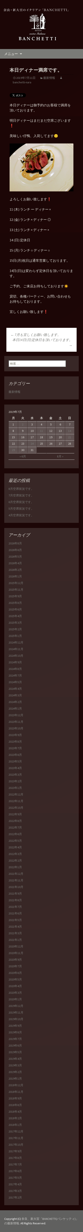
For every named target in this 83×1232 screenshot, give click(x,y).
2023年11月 (16, 722)
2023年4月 (15, 768)
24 (32, 443)
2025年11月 (16, 589)
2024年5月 (15, 682)
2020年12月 (16, 946)
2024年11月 (16, 649)
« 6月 (23, 456)
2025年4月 (15, 616)
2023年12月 (16, 715)
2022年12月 (16, 794)
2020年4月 (15, 986)
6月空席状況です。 (21, 502)
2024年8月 (15, 669)
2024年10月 (16, 656)
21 (69, 437)
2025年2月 (15, 629)
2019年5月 (15, 1052)
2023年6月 (15, 755)
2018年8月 (15, 1105)
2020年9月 (15, 960)
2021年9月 (15, 893)
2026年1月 (15, 576)
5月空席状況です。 (21, 508)
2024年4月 (15, 689)
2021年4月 (15, 926)
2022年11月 (16, 801)
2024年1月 (15, 708)
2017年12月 (16, 1131)
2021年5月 (15, 920)
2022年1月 (15, 867)
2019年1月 (15, 1078)
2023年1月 (15, 788)
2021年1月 (15, 940)
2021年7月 (15, 907)
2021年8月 (15, 900)
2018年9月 (15, 1098)
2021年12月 (16, 874)
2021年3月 (15, 933)
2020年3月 (15, 993)
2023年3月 (15, 775)
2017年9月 (15, 1151)
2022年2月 (15, 860)
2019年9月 (15, 1026)
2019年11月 (16, 1012)
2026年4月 (15, 563)
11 (41, 431)
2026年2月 (15, 570)
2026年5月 (15, 556)
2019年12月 (16, 1006)
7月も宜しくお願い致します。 (36, 335)
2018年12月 (16, 1085)
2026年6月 (15, 550)
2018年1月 (15, 1125)
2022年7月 (15, 827)
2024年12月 (16, 642)
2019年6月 (15, 1045)
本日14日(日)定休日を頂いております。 (42, 342)
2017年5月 (15, 1178)
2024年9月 (15, 662)
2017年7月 (15, 1164)
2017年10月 (16, 1145)
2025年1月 (15, 636)
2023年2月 (15, 781)
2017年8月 (15, 1158)
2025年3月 (15, 623)
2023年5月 (15, 761)
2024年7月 (15, 675)
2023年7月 (15, 748)
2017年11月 (16, 1138)
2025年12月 (16, 583)
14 (69, 431)
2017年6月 (15, 1171)
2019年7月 (15, 1039)
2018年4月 (15, 1111)
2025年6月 (15, 609)
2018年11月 (16, 1092)
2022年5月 (15, 841)
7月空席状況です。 (21, 495)
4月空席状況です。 (21, 515)
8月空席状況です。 (21, 489)
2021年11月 (16, 880)
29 (13, 450)
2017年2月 (15, 1197)
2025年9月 (15, 596)
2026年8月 (15, 543)
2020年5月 (15, 979)
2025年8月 (15, 603)
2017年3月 (15, 1191)
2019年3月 (15, 1065)
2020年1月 (15, 999)
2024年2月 (15, 702)
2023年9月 (15, 735)
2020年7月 (15, 966)
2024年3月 (15, 695)
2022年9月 (15, 814)
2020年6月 (15, 973)
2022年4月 (15, 847)
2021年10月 (16, 887)
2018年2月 (15, 1118)
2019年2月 (15, 1072)
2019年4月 (15, 1059)
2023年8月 (15, 741)
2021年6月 (15, 913)
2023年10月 (16, 728)
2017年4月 (15, 1184)
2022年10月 (16, 808)
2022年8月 (15, 821)
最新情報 (49, 78)
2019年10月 (16, 1019)
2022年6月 (15, 834)
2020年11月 (16, 953)
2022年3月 (15, 854)
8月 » (60, 456)
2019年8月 (15, 1032)
